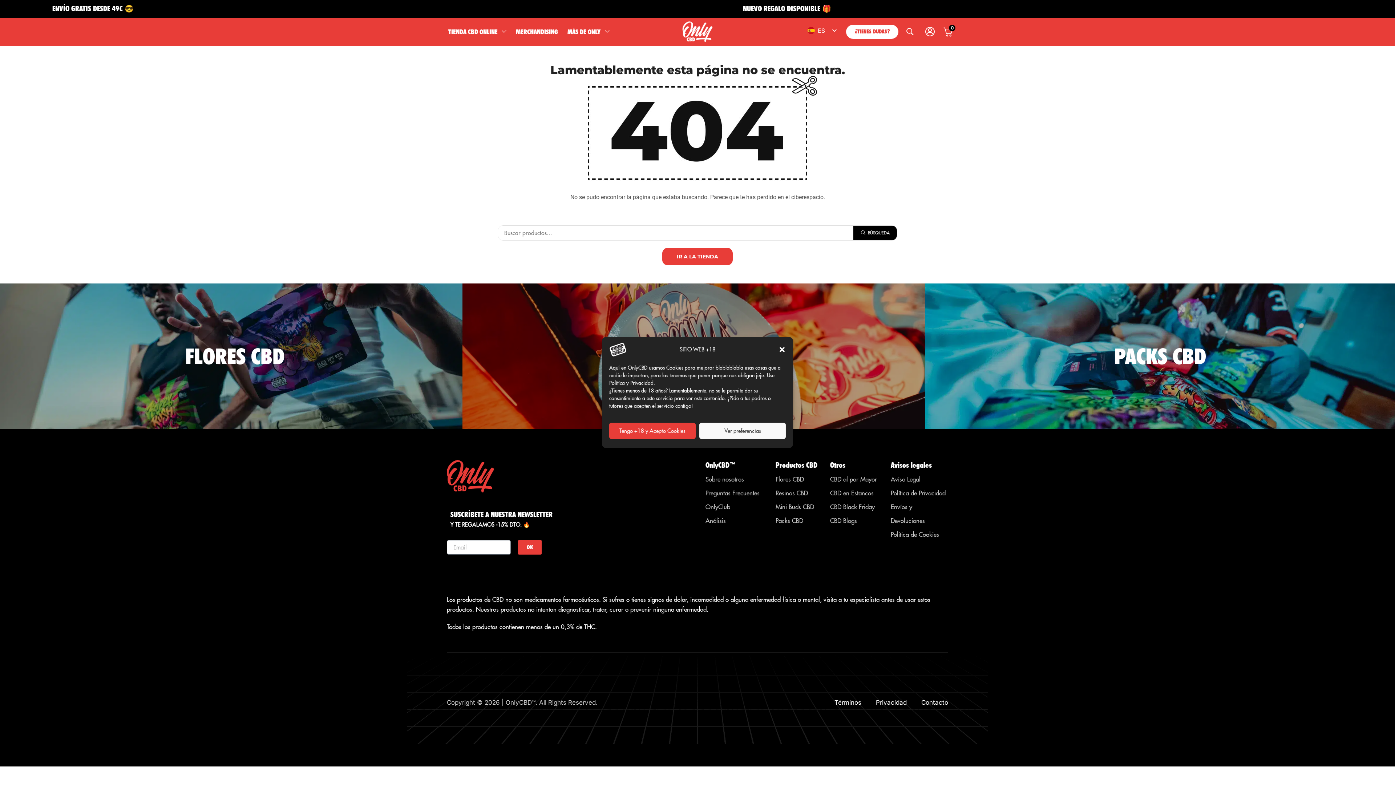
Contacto (934, 702)
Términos (847, 702)
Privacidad (891, 702)
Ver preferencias (742, 430)
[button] (782, 349)
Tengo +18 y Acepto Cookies (652, 430)
